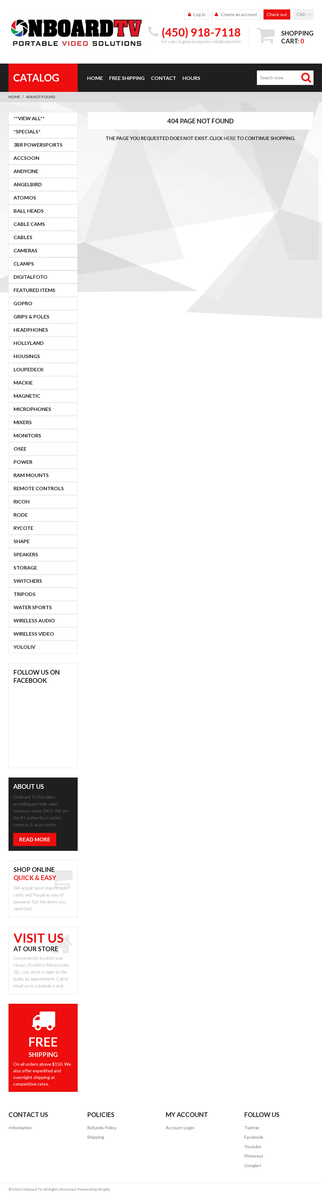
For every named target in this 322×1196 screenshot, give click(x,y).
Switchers (28, 581)
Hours (191, 78)
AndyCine (26, 171)
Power (23, 462)
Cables (23, 237)
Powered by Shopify (93, 1189)
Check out (277, 14)
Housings (27, 356)
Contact (163, 78)
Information (20, 1127)
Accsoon (26, 158)
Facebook (253, 1137)
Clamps (24, 264)
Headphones (31, 330)
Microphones (32, 409)
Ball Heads (29, 211)
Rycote (23, 528)
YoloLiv (24, 647)
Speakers (26, 554)
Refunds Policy (101, 1127)
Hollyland (29, 343)
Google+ (253, 1165)
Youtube (252, 1146)
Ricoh (22, 501)
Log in (199, 14)
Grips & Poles (31, 316)
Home (95, 78)
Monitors (27, 435)
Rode (21, 515)
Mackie (23, 382)
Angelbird (28, 184)
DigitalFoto (30, 277)
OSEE (20, 449)
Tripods (25, 594)
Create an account (239, 14)
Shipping (95, 1137)
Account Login (180, 1127)
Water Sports (33, 607)
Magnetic (27, 396)
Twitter (251, 1127)
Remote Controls (39, 488)
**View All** (29, 118)
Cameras (25, 250)
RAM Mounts (31, 475)
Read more (34, 839)
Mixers (23, 422)
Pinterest (253, 1156)
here (230, 138)
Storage (25, 567)
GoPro (23, 303)
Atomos (25, 197)
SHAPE (22, 541)
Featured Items (34, 290)
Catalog (36, 77)
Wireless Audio (34, 620)
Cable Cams (29, 224)
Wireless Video (34, 634)
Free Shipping (127, 78)
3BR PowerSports (38, 145)
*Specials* (27, 131)
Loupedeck (29, 369)
